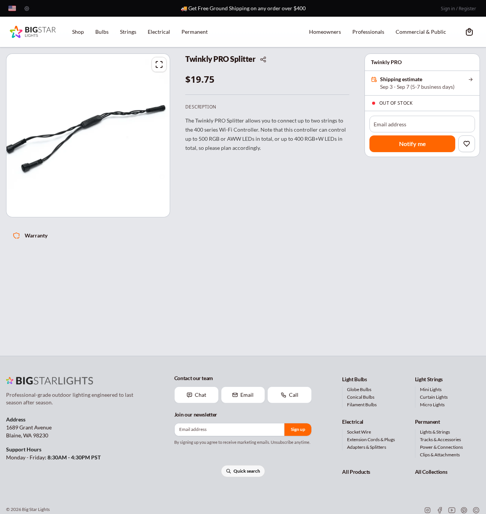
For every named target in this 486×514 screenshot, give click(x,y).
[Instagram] (427, 510)
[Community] (476, 510)
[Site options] (27, 8)
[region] (88, 135)
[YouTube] (452, 510)
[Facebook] (439, 510)
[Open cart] (469, 31)
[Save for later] (466, 143)
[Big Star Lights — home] (33, 32)
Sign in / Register (458, 8)
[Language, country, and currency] (12, 8)
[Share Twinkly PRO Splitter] (263, 59)
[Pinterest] (464, 510)
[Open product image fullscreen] (159, 64)
